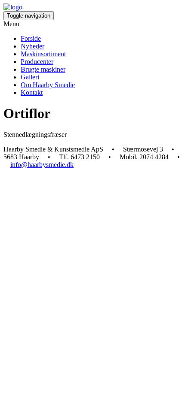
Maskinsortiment (43, 54)
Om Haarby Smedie (48, 84)
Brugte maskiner (43, 69)
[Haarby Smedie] (12, 7)
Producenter (37, 61)
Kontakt (32, 92)
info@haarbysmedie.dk (42, 164)
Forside (31, 38)
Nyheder (32, 46)
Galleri (30, 77)
